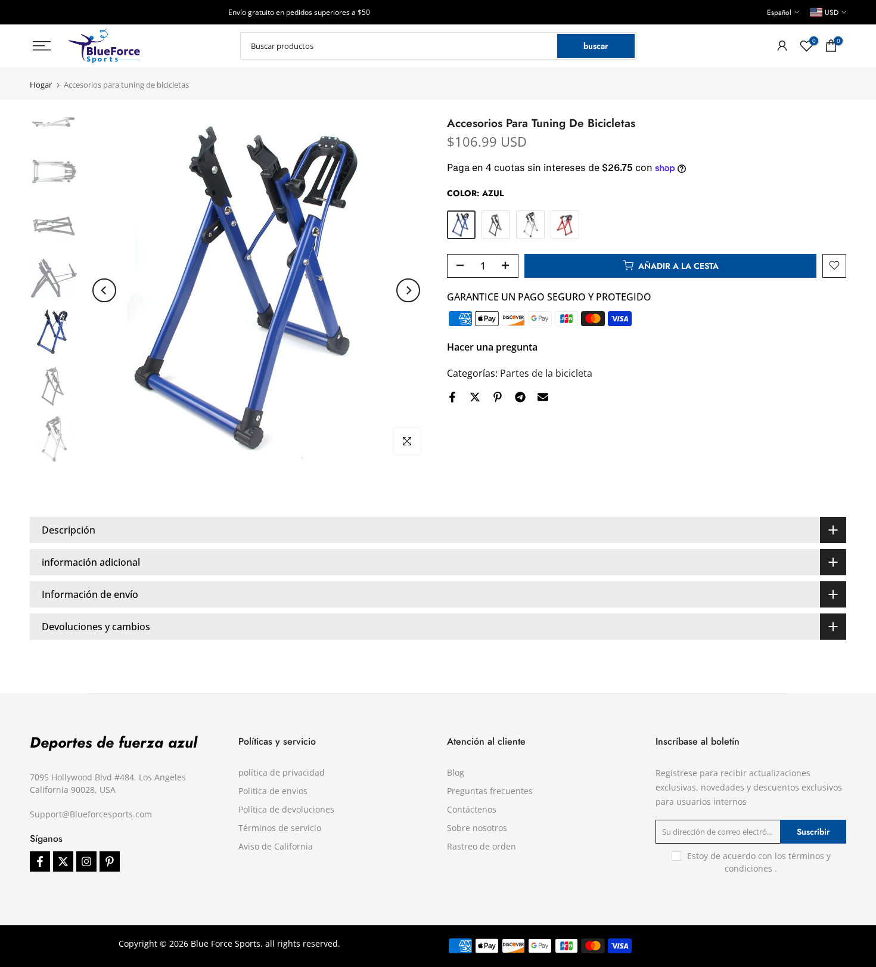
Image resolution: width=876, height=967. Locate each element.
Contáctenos (471, 809)
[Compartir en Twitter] (475, 397)
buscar (595, 46)
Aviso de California (275, 846)
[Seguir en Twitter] (63, 861)
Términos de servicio (279, 827)
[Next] (408, 290)
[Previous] (104, 290)
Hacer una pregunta (492, 346)
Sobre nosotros (477, 827)
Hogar (41, 85)
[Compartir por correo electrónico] (543, 397)
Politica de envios (272, 790)
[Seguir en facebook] (40, 861)
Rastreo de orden (481, 846)
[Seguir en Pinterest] (110, 861)
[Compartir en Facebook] (452, 397)
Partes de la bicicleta (546, 372)
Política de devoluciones (286, 809)
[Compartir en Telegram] (520, 397)
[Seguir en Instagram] (86, 861)
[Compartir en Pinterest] (497, 397)
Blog (455, 772)
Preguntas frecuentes (490, 790)
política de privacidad (281, 772)
